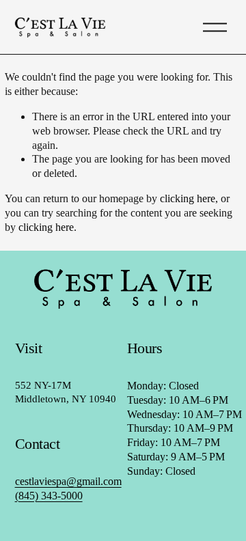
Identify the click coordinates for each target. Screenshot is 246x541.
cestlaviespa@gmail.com (68, 481)
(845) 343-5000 (49, 495)
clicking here (187, 198)
